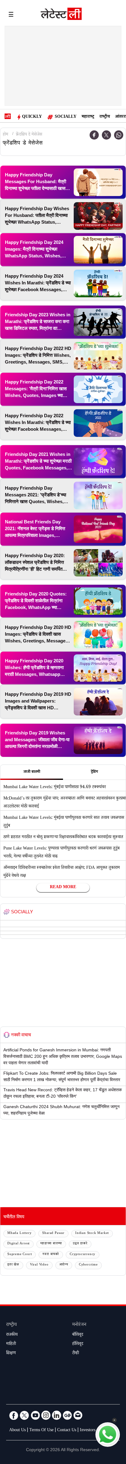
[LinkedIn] (56, 1415)
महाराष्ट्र (88, 117)
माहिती (11, 1344)
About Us (17, 1430)
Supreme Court (19, 1254)
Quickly (32, 117)
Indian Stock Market (92, 1233)
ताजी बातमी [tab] (32, 772)
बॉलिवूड (77, 1335)
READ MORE (63, 887)
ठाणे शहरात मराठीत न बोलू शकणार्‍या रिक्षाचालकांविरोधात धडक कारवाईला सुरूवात (63, 837)
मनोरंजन (79, 1325)
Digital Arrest (18, 1243)
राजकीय (12, 1335)
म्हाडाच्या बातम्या (51, 1243)
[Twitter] (106, 135)
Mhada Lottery (19, 1233)
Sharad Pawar (53, 1233)
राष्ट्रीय (104, 117)
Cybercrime (88, 1265)
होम (5, 135)
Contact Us (66, 1430)
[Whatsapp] (118, 135)
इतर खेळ (13, 1265)
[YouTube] (35, 1415)
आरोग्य (63, 1265)
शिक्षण (11, 1353)
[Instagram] (45, 1415)
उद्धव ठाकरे (80, 1243)
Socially (65, 117)
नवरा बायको (51, 1254)
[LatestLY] (61, 15)
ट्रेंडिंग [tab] (94, 772)
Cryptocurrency (82, 1254)
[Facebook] (94, 135)
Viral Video (39, 1265)
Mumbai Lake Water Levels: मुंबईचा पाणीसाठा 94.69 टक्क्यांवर (54, 787)
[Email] (78, 1415)
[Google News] (67, 1415)
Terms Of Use (41, 1430)
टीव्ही (75, 1353)
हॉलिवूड (77, 1344)
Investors (87, 1430)
